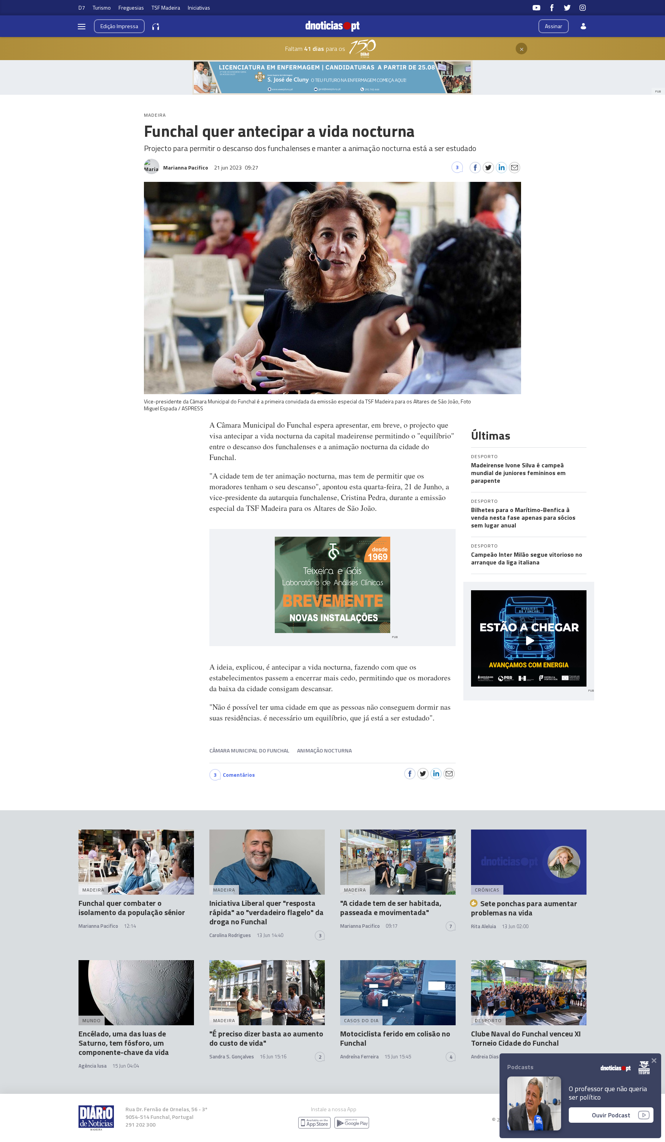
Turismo (102, 7)
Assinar (553, 26)
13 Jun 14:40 (270, 935)
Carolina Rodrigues (230, 935)
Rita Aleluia (483, 926)
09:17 (392, 926)
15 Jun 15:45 (397, 1056)
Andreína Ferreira (359, 1056)
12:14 (130, 926)
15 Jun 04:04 (125, 1066)
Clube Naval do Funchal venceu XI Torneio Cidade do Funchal (526, 1038)
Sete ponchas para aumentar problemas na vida (524, 908)
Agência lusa (93, 1066)
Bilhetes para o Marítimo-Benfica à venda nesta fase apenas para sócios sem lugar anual (523, 517)
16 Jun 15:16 (273, 1056)
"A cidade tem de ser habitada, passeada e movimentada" (390, 907)
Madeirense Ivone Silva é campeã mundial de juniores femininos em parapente (518, 472)
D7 (82, 7)
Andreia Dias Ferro (491, 1056)
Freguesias (131, 7)
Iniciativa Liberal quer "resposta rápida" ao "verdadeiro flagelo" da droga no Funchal (266, 912)
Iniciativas (199, 7)
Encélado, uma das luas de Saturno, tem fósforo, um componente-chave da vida (124, 1043)
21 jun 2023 (236, 167)
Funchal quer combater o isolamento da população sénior (132, 907)
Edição (119, 26)
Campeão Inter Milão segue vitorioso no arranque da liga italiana (526, 558)
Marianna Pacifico (98, 926)
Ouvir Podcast (611, 1115)
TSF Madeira (166, 7)
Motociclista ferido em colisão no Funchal (395, 1038)
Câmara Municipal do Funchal (249, 750)
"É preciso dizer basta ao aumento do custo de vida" (266, 1038)
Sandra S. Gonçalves (231, 1056)
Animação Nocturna (324, 750)
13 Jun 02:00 (515, 926)
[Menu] (82, 26)
